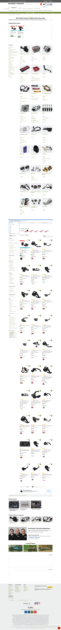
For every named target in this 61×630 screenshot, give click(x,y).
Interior (32, 10)
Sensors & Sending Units (12, 70)
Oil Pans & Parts (11, 64)
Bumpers (17, 10)
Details (24, 1)
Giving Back (25, 586)
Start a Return (17, 586)
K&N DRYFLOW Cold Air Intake (46, 326)
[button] (45, 6)
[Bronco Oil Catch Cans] (36, 129)
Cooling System (11, 50)
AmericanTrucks (29, 609)
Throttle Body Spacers (11, 73)
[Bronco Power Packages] (47, 186)
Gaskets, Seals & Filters (12, 57)
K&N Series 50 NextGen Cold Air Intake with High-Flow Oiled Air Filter (24, 450)
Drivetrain (20, 10)
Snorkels (10, 71)
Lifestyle (12, 10)
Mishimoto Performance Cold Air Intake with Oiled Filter (24, 402)
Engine (24, 10)
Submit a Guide (26, 587)
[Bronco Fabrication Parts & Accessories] (36, 201)
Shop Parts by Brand (11, 589)
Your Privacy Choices (42, 626)
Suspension (40, 10)
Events (9, 588)
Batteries (10, 48)
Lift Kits (35, 10)
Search (41, 4)
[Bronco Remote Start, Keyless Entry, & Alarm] (25, 201)
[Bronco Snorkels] (47, 68)
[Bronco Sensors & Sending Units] (47, 88)
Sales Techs (25, 590)
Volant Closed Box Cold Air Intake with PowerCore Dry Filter (47, 277)
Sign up (49, 587)
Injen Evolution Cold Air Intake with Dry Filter (47, 252)
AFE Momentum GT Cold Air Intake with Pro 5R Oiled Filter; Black (47, 377)
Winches (46, 10)
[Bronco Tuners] (25, 88)
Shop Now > (33, 12)
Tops (43, 10)
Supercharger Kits (11, 72)
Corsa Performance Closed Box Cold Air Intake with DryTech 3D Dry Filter (47, 475)
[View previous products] (9, 33)
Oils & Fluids (10, 65)
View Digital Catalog (11, 595)
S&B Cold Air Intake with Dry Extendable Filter (46, 451)
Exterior (29, 10)
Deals (9, 10)
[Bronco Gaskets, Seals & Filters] (25, 68)
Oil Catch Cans (10, 63)
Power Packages (11, 66)
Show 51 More (12, 313)
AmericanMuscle (23, 609)
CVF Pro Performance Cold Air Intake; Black (20, 33)
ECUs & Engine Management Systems (13, 51)
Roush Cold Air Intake (13, 33)
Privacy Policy (35, 626)
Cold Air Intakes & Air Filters (12, 49)
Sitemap (31, 626)
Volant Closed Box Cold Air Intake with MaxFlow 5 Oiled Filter (36, 450)
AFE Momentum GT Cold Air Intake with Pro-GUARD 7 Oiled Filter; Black (47, 352)
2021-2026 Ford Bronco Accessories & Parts (14, 14)
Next (43, 486)
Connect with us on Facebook (35, 603)
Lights (37, 10)
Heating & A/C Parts (11, 58)
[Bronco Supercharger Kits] (36, 108)
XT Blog (10, 593)
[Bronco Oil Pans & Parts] (47, 129)
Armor (15, 10)
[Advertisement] (30, 561)
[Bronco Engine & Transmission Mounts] (47, 168)
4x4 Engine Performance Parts (23, 495)
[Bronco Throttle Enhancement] (25, 186)
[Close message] (52, 12)
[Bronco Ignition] (47, 108)
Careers (25, 588)
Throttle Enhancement (11, 74)
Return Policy (16, 587)
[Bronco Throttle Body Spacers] (36, 68)
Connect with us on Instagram (39, 603)
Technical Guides (11, 592)
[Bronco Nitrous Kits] (36, 168)
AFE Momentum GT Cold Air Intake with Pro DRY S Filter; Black (36, 252)
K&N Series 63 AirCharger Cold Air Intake (47, 302)
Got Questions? (17, 588)
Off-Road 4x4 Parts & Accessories (13, 495)
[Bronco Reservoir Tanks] (25, 168)
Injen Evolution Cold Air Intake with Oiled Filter (25, 376)
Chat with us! (16, 589)
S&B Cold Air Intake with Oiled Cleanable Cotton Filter (46, 401)
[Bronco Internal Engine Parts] (25, 129)
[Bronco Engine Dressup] (36, 88)
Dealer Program (26, 589)
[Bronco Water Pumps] (47, 201)
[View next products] (51, 33)
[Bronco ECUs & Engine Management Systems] (36, 186)
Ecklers (39, 609)
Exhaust (26, 10)
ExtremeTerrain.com (16, 4)
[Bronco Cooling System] (25, 108)
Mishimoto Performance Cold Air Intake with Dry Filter (35, 277)
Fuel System (10, 56)
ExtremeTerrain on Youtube (37, 603)
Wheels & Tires (50, 10)
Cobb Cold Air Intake (34, 351)
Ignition (9, 59)
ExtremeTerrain (34, 609)
